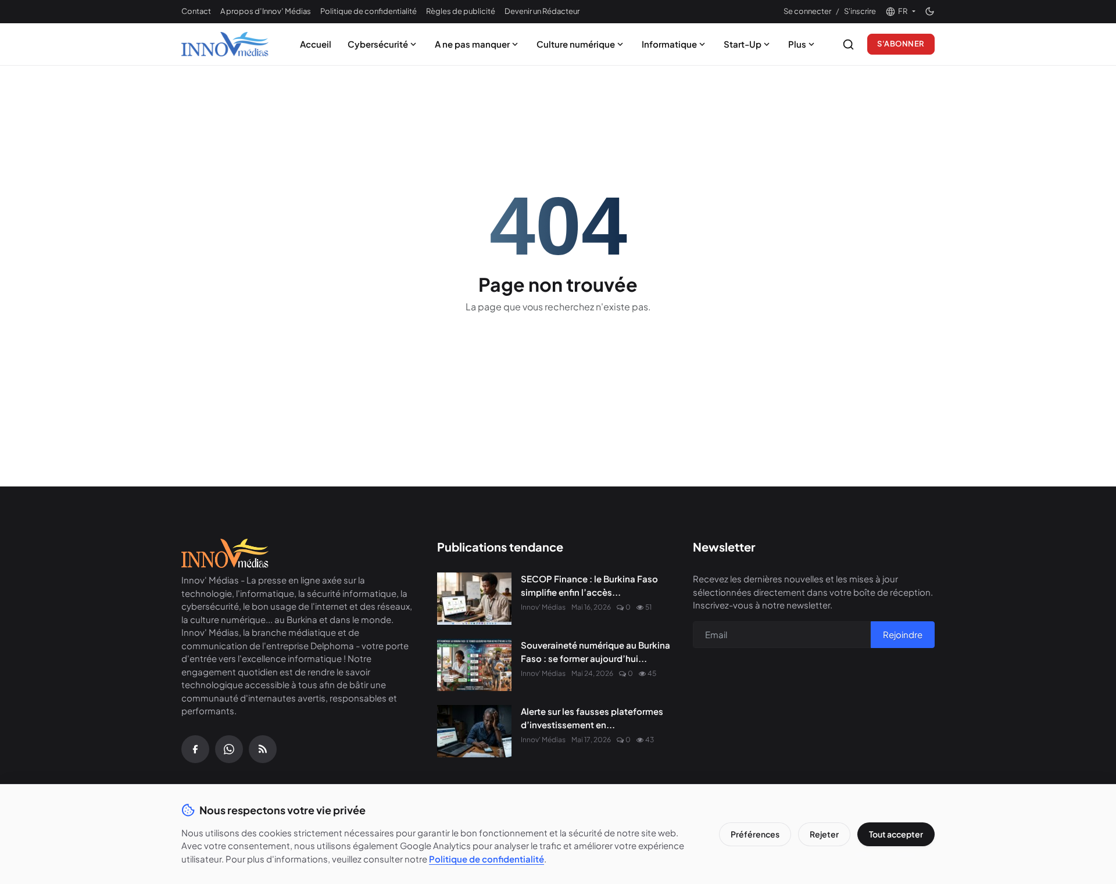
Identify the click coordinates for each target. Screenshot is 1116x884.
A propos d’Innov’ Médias (265, 11)
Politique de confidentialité (368, 11)
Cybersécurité (378, 43)
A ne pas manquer (472, 43)
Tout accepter (896, 834)
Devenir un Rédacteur (542, 11)
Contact (196, 11)
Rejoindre (902, 634)
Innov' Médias (543, 607)
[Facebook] (195, 749)
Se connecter (807, 11)
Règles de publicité (460, 11)
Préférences (755, 834)
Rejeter (824, 834)
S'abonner (901, 43)
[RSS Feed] (263, 749)
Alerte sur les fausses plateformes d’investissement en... (592, 718)
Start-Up (742, 43)
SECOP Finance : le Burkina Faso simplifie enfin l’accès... (589, 585)
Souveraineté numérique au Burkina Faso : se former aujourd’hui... (595, 651)
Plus (797, 43)
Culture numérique (575, 43)
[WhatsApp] (229, 749)
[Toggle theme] (930, 11)
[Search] (848, 44)
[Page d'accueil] (225, 44)
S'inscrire (860, 11)
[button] (900, 11)
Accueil (315, 43)
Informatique (669, 43)
